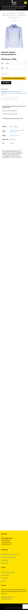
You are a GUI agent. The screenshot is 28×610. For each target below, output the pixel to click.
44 (23, 130)
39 (14, 130)
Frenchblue (15, 126)
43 (21, 130)
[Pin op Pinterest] (14, 98)
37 (10, 130)
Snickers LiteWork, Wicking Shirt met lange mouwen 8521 (14, 267)
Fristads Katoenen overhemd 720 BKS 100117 (14, 485)
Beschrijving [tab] (6, 107)
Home (11, 605)
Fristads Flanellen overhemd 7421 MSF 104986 (14, 411)
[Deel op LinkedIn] (16, 98)
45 (10, 132)
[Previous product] (15, 20)
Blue (11, 126)
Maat (2, 68)
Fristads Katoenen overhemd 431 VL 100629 (14, 448)
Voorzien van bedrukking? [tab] (10, 114)
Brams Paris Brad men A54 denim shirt (14, 370)
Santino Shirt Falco (14, 331)
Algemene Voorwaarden (8, 572)
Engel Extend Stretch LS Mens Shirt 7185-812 (14, 234)
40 (16, 130)
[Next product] (12, 20)
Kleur (2, 63)
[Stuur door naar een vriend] (11, 98)
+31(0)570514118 (6, 599)
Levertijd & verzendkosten (8, 557)
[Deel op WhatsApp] (2, 98)
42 (19, 130)
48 (16, 132)
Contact (15, 605)
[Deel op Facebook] (5, 98)
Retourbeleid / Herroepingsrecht (10, 554)
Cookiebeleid (5, 578)
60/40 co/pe (13, 139)
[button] (2, 3)
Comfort (12, 143)
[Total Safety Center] (14, 2)
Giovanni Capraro (14, 135)
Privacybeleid (5, 575)
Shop (3, 13)
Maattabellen (4, 563)
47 (14, 132)
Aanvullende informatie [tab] (9, 110)
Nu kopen (6, 82)
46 (12, 132)
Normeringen (4, 560)
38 (12, 130)
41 (18, 130)
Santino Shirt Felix (14, 299)
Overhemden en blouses (8, 15)
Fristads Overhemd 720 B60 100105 (14, 523)
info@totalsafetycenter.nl (8, 597)
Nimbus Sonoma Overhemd (14, 201)
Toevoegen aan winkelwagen (14, 78)
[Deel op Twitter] (8, 98)
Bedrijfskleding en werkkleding (15, 13)
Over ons (3, 581)
